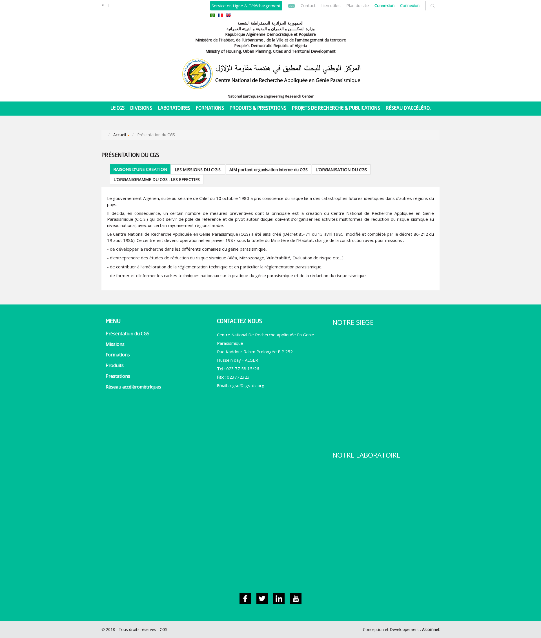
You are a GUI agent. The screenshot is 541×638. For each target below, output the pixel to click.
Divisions (141, 108)
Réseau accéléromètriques (133, 387)
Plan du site (357, 5)
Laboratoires (174, 108)
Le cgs (117, 108)
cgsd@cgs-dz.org (247, 385)
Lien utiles (331, 5)
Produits (115, 365)
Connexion (410, 5)
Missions (115, 344)
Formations (210, 108)
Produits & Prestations (258, 108)
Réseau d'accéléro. (408, 108)
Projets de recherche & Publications (336, 108)
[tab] (140, 169)
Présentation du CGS (127, 333)
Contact (308, 5)
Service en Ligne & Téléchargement (246, 5)
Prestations (118, 376)
